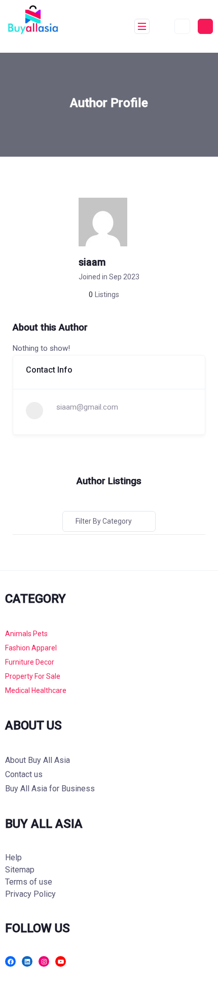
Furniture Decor (29, 662)
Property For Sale (32, 676)
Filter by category (104, 521)
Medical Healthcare (35, 690)
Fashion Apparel (31, 648)
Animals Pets (26, 634)
